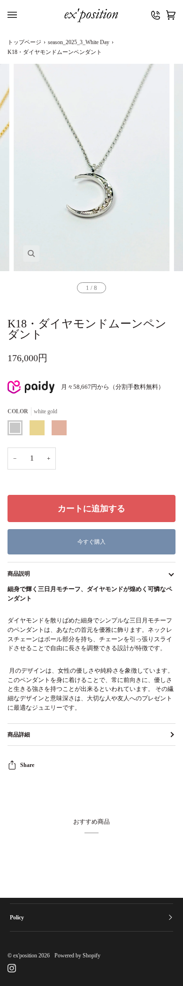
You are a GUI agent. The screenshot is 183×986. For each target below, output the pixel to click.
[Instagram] (12, 968)
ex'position (25, 955)
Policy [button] (17, 917)
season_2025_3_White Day (78, 42)
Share (27, 765)
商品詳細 (19, 734)
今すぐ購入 (91, 542)
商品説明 (19, 573)
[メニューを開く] (15, 15)
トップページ (24, 42)
